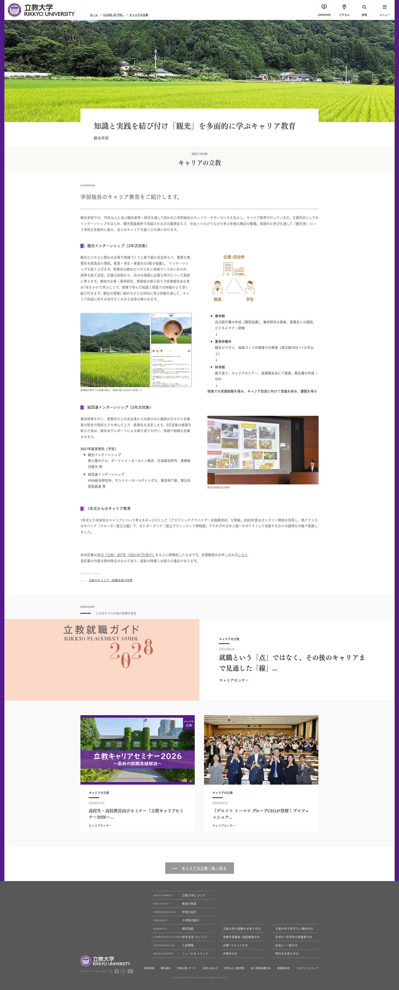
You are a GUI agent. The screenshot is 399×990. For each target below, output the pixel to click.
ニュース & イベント (195, 953)
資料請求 (166, 968)
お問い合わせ (209, 968)
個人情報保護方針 (261, 968)
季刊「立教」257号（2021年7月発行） (126, 554)
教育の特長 (189, 903)
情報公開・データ (186, 968)
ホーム (94, 14)
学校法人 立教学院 (234, 968)
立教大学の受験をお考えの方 (242, 928)
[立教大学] (43, 10)
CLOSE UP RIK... (113, 14)
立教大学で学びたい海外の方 (294, 928)
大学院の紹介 (191, 920)
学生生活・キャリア (194, 937)
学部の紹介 (189, 912)
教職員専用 (283, 968)
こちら (243, 554)
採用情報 (149, 968)
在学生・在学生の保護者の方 (293, 937)
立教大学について (193, 895)
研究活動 (188, 928)
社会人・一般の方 (286, 945)
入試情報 (188, 945)
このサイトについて (307, 968)
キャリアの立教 (138, 14)
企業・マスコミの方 (235, 945)
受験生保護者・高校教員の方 (241, 937)
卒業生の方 (230, 953)
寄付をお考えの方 (287, 953)
